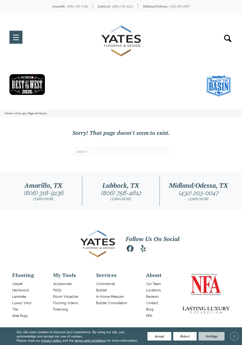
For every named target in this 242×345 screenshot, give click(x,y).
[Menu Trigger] (15, 37)
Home (8, 113)
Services (106, 275)
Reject (185, 336)
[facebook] (130, 248)
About (154, 275)
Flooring (23, 275)
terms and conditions (90, 340)
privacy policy (51, 340)
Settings (211, 336)
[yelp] (143, 248)
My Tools (64, 275)
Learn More (43, 199)
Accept (159, 336)
